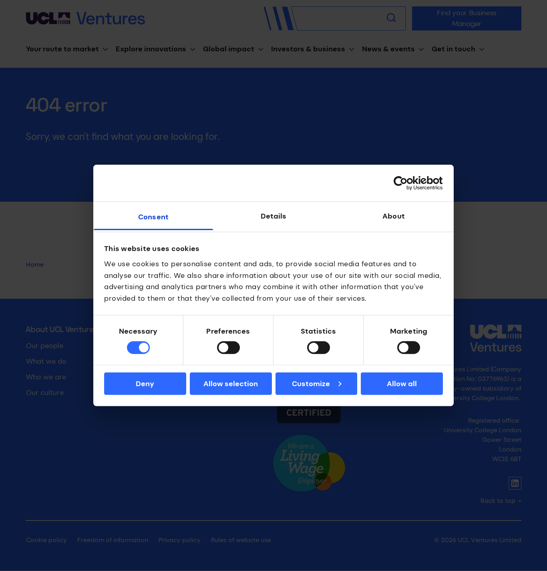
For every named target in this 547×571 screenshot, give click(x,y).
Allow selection (230, 384)
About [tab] (393, 216)
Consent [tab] (153, 217)
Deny (145, 384)
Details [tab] (274, 216)
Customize (311, 384)
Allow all (402, 384)
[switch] (228, 347)
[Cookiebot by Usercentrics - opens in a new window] (408, 183)
